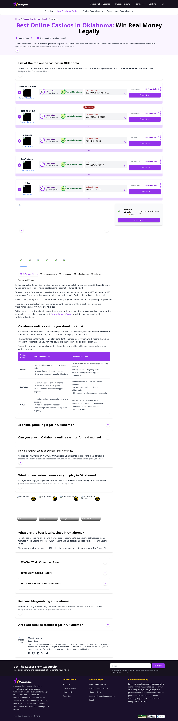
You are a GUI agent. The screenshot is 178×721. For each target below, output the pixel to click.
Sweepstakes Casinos (31, 19)
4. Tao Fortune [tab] (83, 274)
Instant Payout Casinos (98, 688)
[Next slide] (107, 230)
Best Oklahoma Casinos (68, 11)
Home (17, 19)
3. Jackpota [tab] (67, 274)
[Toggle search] (163, 4)
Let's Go (158, 666)
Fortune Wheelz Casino (61, 314)
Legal (44, 19)
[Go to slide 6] (67, 263)
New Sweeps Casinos (97, 684)
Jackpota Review (27, 146)
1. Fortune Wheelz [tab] (30, 274)
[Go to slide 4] (50, 263)
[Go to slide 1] (23, 263)
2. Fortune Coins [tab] (50, 274)
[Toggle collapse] (17, 50)
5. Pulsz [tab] (97, 274)
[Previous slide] (21, 230)
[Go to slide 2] (32, 263)
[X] (42, 653)
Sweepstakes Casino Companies (102, 696)
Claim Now (145, 95)
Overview (49, 11)
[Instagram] (33, 653)
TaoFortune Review (27, 170)
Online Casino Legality (93, 11)
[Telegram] (46, 653)
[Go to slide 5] (58, 263)
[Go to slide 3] (41, 263)
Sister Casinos (95, 692)
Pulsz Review (27, 195)
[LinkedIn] (38, 653)
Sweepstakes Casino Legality (120, 11)
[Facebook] (29, 653)
